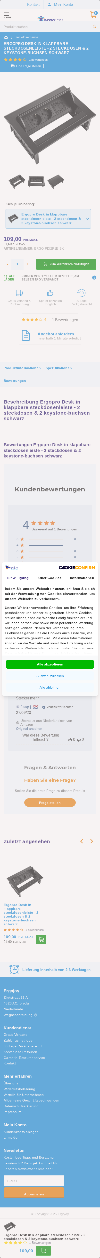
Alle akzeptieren (50, 664)
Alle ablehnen (50, 687)
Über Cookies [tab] (49, 578)
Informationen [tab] (82, 578)
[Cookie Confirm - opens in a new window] (77, 568)
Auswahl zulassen (50, 676)
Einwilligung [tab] (18, 578)
